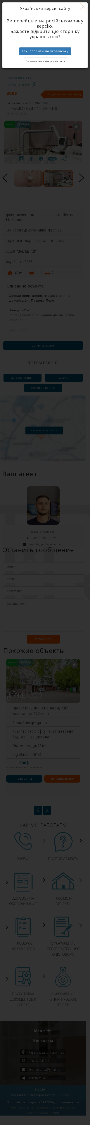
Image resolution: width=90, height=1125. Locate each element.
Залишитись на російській (46, 61)
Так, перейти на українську (45, 51)
